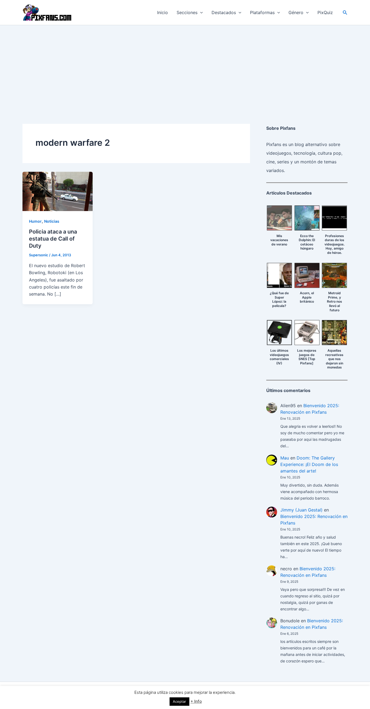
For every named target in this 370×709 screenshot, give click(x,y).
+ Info (196, 701)
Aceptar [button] (179, 701)
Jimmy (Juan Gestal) (301, 510)
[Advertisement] (185, 66)
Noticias (51, 221)
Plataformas (262, 12)
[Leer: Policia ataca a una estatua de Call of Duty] (57, 191)
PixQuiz (325, 12)
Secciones (187, 12)
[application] (200, 12)
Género (295, 12)
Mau (284, 458)
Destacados (224, 12)
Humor (35, 221)
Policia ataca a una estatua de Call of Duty (53, 238)
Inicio (162, 12)
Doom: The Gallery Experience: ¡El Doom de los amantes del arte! (309, 464)
